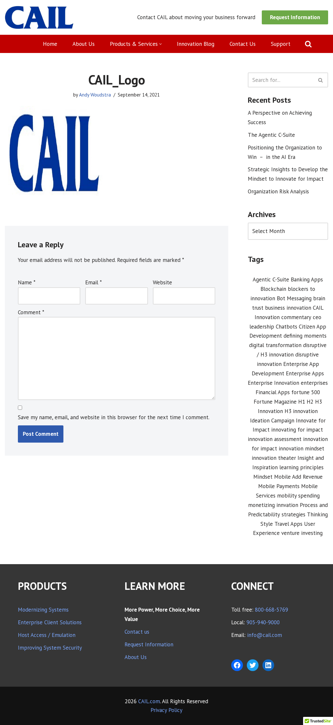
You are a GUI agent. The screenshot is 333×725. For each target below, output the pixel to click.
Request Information (295, 17)
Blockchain (273, 288)
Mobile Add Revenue (298, 476)
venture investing (302, 533)
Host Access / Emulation (46, 635)
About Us (84, 43)
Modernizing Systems (43, 609)
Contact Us (243, 43)
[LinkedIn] (268, 665)
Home (50, 43)
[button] (160, 44)
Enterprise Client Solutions (50, 622)
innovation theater (274, 457)
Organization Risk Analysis (278, 191)
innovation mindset (301, 448)
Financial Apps (273, 392)
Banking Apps (307, 279)
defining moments (305, 335)
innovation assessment (274, 439)
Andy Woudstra (95, 94)
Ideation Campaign (272, 420)
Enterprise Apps (305, 373)
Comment (31, 312)
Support (280, 43)
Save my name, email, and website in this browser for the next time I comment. (113, 417)
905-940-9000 (263, 622)
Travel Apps (288, 523)
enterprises (314, 382)
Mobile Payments (279, 486)
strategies (293, 514)
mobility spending (298, 495)
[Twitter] (253, 665)
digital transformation (275, 345)
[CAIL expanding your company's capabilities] (39, 17)
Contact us (137, 631)
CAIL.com (149, 701)
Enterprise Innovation (273, 382)
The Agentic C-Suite (271, 134)
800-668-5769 (271, 609)
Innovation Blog (195, 43)
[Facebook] (237, 665)
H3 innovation (301, 411)
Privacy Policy (166, 710)
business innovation (288, 307)
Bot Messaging (294, 298)
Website (162, 282)
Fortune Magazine (275, 401)
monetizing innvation (273, 505)
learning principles (301, 467)
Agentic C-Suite (271, 279)
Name (26, 282)
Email (93, 282)
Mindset (263, 476)
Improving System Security (50, 647)
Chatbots (286, 326)
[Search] (308, 43)
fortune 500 (305, 392)
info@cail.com (264, 635)
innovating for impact (297, 429)
